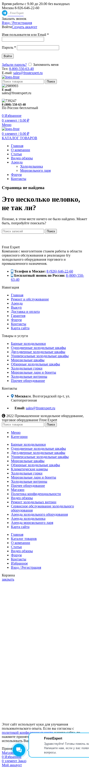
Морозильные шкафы (27, 360)
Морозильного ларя (35, 170)
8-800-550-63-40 (21, 69)
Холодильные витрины (29, 376)
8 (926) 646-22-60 (60, 271)
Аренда (17, 303)
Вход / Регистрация (26, 567)
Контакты (18, 324)
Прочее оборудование (28, 381)
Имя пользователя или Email (25, 35)
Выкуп (16, 307)
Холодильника (31, 166)
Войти (8, 56)
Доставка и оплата (25, 311)
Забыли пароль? (14, 65)
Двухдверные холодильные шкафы (38, 352)
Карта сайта (20, 328)
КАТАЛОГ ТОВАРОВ (19, 138)
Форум (16, 320)
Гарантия (18, 316)
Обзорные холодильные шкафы (35, 364)
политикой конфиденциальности (27, 732)
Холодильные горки (26, 368)
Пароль (9, 47)
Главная (17, 295)
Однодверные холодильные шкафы (38, 348)
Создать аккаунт (24, 27)
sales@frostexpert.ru (28, 73)
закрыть (8, 579)
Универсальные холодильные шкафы (40, 356)
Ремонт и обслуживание (30, 299)
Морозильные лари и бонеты (33, 372)
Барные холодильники (28, 344)
